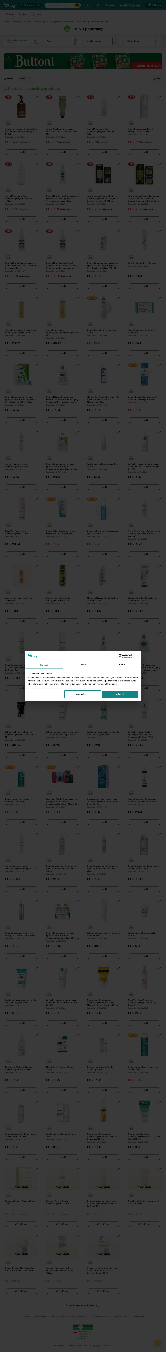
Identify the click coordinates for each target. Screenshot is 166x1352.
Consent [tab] (44, 665)
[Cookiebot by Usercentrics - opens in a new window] (120, 656)
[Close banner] (138, 656)
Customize (81, 694)
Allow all (120, 694)
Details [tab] (83, 664)
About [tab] (122, 664)
